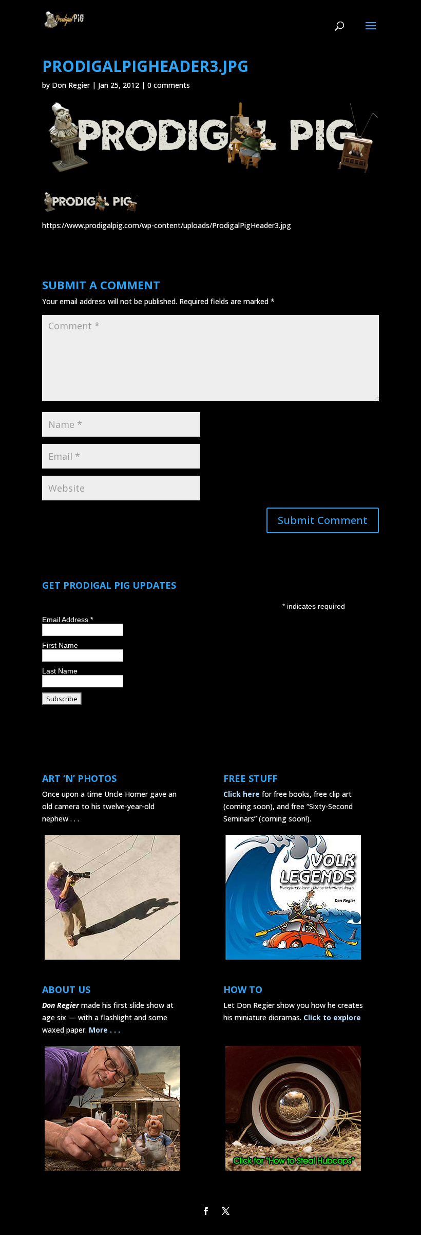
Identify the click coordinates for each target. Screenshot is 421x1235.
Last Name (60, 671)
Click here (241, 794)
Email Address (67, 619)
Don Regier (71, 85)
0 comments (168, 85)
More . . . (104, 1030)
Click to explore (332, 1017)
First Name (60, 645)
